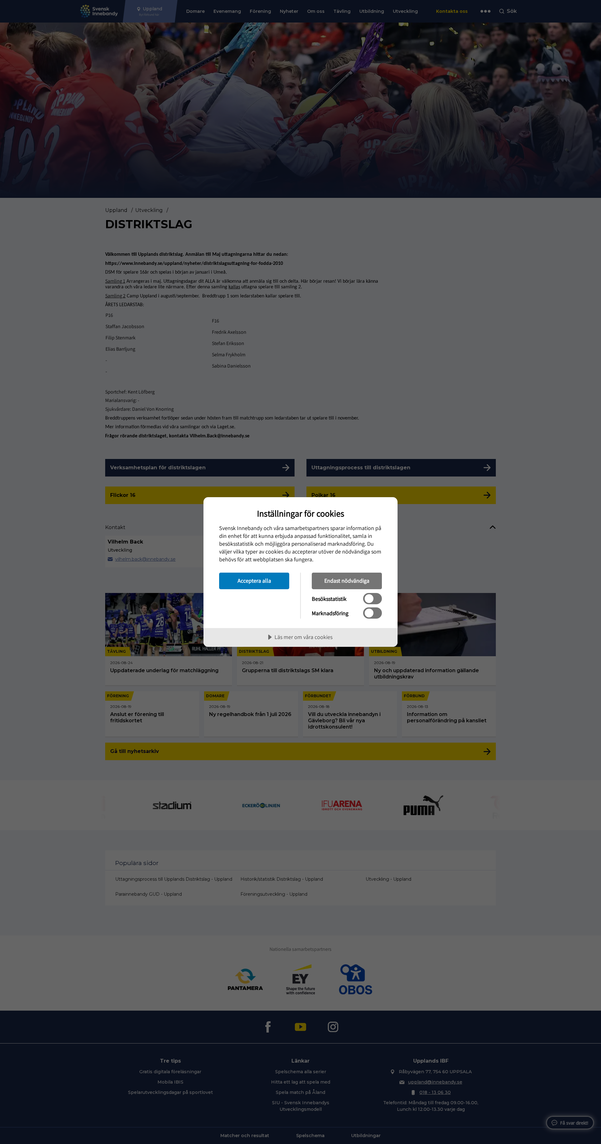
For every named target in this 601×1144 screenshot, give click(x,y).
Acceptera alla (254, 580)
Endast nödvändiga (346, 580)
